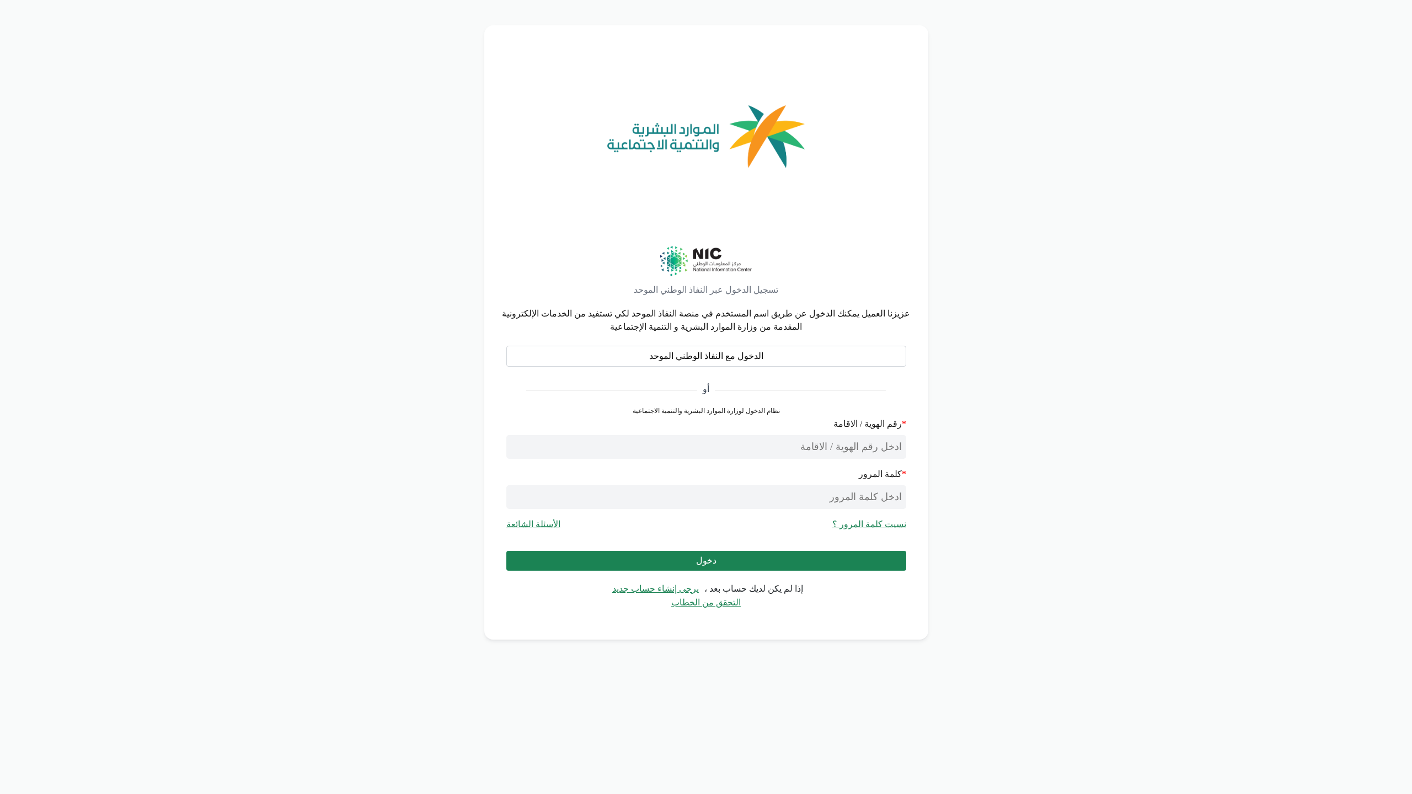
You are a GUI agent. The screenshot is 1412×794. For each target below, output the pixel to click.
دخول (706, 560)
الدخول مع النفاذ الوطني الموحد (706, 356)
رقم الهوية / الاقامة (867, 423)
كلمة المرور (880, 474)
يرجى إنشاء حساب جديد (655, 588)
